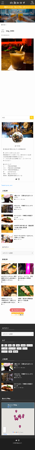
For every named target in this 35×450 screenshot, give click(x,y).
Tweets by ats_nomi (6, 185)
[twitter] (16, 179)
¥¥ (6, 345)
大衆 (10, 351)
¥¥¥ (10, 345)
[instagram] (19, 179)
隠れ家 (15, 351)
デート (25, 348)
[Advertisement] (17, 93)
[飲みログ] (17, 2)
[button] (32, 2)
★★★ (23, 345)
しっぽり (4, 348)
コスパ (19, 348)
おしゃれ (29, 345)
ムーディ (4, 351)
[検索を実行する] (32, 117)
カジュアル (12, 348)
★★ (18, 345)
